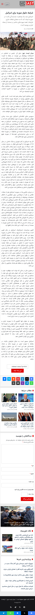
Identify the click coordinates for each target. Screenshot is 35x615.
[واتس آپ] (31, 383)
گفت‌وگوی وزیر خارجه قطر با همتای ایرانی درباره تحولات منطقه (18, 570)
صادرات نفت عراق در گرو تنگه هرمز (24, 548)
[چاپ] (13, 383)
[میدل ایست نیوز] (27, 4)
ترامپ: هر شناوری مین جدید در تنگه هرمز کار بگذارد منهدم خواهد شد (27, 425)
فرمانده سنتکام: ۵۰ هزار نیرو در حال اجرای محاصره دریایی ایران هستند (17, 587)
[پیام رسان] (4, 379)
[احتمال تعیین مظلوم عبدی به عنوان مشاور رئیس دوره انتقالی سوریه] (9, 397)
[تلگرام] (27, 383)
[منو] (2, 5)
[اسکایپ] (9, 379)
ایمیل (32, 474)
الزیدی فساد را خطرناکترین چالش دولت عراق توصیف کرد (19, 581)
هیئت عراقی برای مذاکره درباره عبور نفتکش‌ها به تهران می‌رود (18, 576)
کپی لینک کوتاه (17, 371)
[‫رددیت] (13, 379)
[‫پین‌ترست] (18, 379)
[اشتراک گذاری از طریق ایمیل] (18, 383)
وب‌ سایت (31, 482)
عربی (7, 4)
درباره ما (17, 602)
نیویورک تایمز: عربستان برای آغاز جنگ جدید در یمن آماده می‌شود (19, 564)
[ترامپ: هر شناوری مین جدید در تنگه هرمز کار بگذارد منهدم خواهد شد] (26, 417)
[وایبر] (22, 383)
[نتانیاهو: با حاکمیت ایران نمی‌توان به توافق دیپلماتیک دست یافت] (26, 397)
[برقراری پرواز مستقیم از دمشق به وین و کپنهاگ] (9, 417)
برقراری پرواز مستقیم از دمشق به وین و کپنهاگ (10, 424)
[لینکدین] (22, 379)
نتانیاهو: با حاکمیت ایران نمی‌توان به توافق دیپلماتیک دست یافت (27, 405)
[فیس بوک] (31, 379)
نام (32, 466)
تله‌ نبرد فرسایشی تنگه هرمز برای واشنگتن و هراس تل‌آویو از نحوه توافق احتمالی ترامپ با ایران (23, 538)
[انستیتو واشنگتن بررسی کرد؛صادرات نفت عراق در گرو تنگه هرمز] (7, 549)
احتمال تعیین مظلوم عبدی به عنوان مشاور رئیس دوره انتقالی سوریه (9, 405)
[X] (27, 379)
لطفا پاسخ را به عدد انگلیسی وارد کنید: (24, 490)
